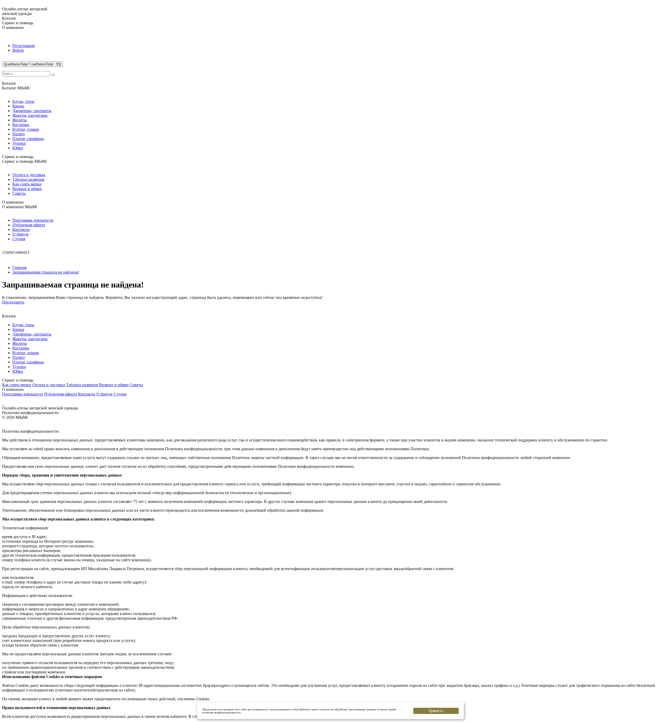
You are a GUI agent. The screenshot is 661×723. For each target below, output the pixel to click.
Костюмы (20, 124)
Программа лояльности (32, 220)
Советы (19, 193)
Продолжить (13, 302)
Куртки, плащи (25, 129)
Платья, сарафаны (28, 138)
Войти (18, 50)
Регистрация (23, 45)
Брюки (18, 106)
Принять (436, 711)
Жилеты (19, 120)
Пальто (18, 134)
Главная (19, 267)
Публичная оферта (28, 225)
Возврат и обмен (27, 188)
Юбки (17, 148)
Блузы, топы (23, 101)
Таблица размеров (28, 179)
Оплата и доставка (28, 175)
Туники (19, 143)
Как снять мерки (27, 184)
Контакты (21, 229)
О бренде (20, 234)
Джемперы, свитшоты (31, 110)
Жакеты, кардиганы (30, 115)
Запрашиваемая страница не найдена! (45, 272)
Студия (18, 239)
